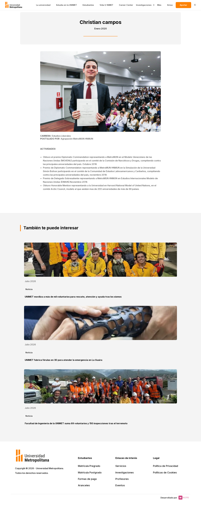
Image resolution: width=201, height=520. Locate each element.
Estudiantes (88, 5)
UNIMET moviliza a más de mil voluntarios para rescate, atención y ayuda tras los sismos (73, 296)
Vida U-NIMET (106, 5)
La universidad (43, 5)
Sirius (170, 5)
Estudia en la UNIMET (66, 5)
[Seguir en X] (17, 480)
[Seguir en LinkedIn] (29, 480)
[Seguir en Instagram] (41, 480)
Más (159, 5)
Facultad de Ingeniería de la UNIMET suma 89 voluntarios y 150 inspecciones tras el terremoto (76, 423)
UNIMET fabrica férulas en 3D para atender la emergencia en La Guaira (63, 360)
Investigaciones (144, 5)
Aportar (183, 5)
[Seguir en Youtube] (35, 480)
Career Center (126, 5)
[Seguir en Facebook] (23, 480)
